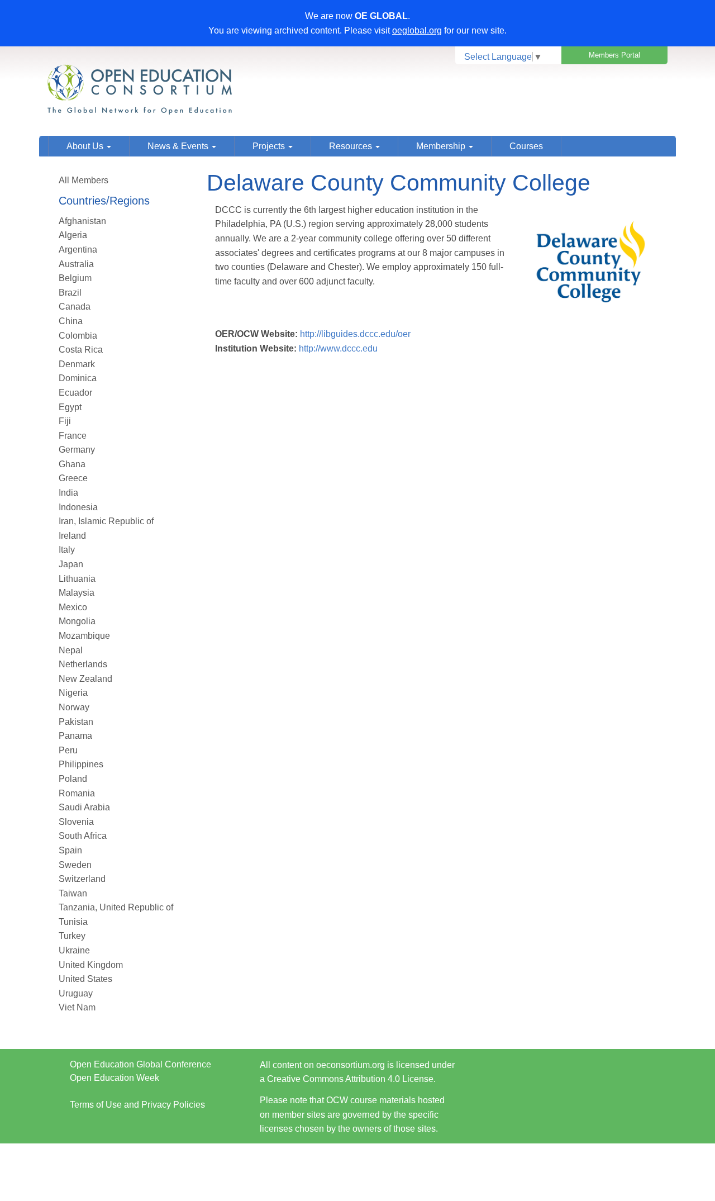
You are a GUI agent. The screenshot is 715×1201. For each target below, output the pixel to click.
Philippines (81, 764)
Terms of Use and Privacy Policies (137, 1104)
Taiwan (73, 893)
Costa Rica (81, 349)
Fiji (65, 421)
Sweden (75, 865)
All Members (83, 180)
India (68, 492)
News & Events (179, 146)
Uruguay (76, 993)
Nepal (71, 650)
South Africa (83, 836)
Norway (74, 707)
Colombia (78, 335)
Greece (73, 478)
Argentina (78, 249)
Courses (526, 146)
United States (85, 979)
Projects (269, 146)
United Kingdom (91, 965)
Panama (75, 735)
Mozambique (84, 635)
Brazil (70, 292)
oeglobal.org (417, 30)
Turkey (72, 936)
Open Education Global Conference (140, 1064)
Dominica (78, 378)
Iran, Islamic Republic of (106, 521)
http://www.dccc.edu (338, 348)
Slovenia (76, 822)
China (71, 321)
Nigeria (73, 692)
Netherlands (83, 664)
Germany (77, 449)
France (73, 435)
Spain (70, 850)
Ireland (72, 535)
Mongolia (77, 621)
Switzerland (82, 879)
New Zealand (85, 678)
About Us (86, 146)
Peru (68, 750)
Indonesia (78, 507)
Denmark (77, 364)
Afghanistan (82, 221)
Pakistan (76, 722)
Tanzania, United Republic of (116, 907)
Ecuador (75, 392)
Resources (351, 146)
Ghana (72, 464)
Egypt (70, 407)
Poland (73, 779)
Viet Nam (77, 1007)
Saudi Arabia (84, 807)
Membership (442, 146)
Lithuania (77, 578)
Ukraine (74, 950)
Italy (67, 549)
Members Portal (614, 55)
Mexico (73, 607)
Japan (71, 564)
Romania (77, 793)
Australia (76, 264)
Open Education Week (114, 1078)
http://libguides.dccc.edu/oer (355, 334)
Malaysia (76, 592)
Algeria (73, 235)
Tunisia (73, 922)
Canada (74, 306)
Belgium (75, 278)
